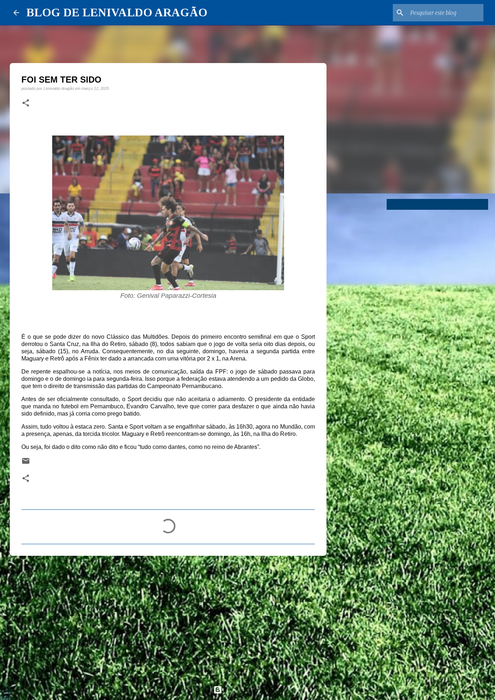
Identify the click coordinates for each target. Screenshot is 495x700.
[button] (25, 103)
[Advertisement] (168, 617)
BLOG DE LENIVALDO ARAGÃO (116, 12)
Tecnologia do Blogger (252, 690)
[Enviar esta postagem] (25, 463)
